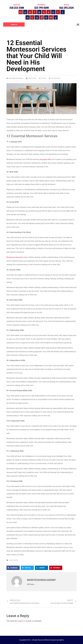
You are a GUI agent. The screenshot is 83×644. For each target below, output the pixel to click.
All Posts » (31, 584)
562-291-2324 (66, 7)
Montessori (13, 560)
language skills (45, 159)
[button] (78, 24)
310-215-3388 (16, 7)
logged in (21, 621)
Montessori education (14, 257)
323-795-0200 (41, 7)
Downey (66, 5)
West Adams (41, 5)
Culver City (16, 5)
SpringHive (60, 640)
